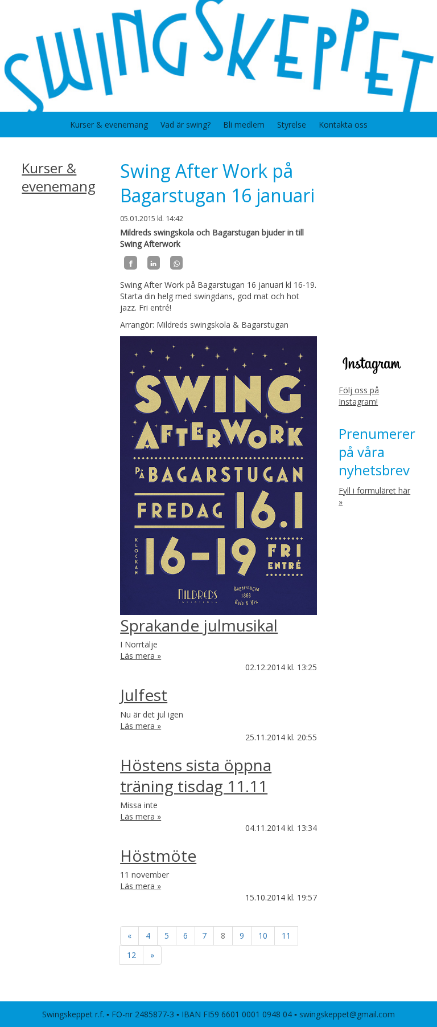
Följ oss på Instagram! (359, 396)
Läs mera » (140, 655)
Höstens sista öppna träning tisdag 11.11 (195, 775)
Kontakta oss (343, 124)
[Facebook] (130, 263)
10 (262, 935)
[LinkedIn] (153, 263)
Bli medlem (244, 124)
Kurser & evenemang (109, 124)
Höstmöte (158, 855)
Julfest (143, 695)
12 (131, 954)
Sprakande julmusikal (199, 625)
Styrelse (291, 124)
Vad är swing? (185, 124)
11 (286, 935)
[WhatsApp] (176, 263)
